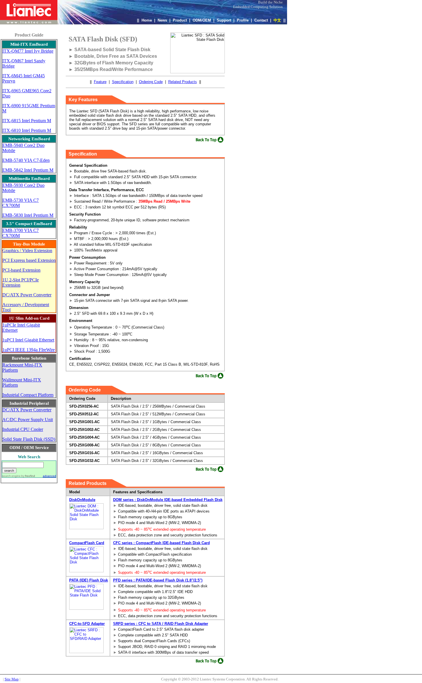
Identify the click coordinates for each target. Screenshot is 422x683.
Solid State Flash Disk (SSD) (28, 439)
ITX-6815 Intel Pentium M (26, 120)
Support (224, 20)
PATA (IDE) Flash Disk (88, 580)
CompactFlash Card (86, 543)
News (162, 20)
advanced (49, 475)
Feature (100, 82)
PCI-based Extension (21, 270)
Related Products (182, 82)
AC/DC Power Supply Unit (27, 419)
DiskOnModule (82, 500)
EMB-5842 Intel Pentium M (27, 170)
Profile (243, 20)
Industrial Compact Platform (27, 394)
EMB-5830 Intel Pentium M (27, 215)
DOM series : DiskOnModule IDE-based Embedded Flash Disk (167, 500)
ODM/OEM (202, 20)
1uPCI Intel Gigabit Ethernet (28, 339)
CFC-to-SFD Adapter (87, 623)
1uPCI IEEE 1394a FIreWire (28, 349)
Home (147, 20)
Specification (122, 82)
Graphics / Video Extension (27, 250)
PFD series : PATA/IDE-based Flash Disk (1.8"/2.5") (157, 580)
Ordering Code (151, 82)
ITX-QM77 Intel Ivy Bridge (27, 51)
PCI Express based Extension (29, 260)
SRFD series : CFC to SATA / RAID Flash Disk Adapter (160, 623)
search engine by (18, 475)
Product (180, 20)
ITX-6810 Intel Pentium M (26, 130)
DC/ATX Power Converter (26, 294)
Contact (261, 20)
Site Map (12, 679)
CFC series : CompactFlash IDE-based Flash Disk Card (161, 543)
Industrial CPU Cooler (22, 429)
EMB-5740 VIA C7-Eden (26, 160)
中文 (277, 20)
